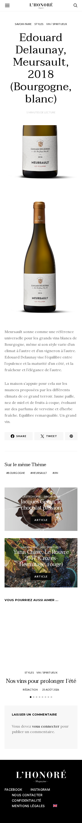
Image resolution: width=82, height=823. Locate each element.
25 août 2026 (50, 689)
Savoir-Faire (23, 23)
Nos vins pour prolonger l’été (41, 681)
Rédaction (30, 689)
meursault (39, 472)
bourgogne (16, 472)
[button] (30, 697)
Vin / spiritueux (56, 23)
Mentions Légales (28, 806)
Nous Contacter (27, 795)
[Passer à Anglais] (55, 805)
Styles (39, 23)
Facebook (13, 789)
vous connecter (45, 726)
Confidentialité (26, 800)
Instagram (40, 789)
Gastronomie (31, 496)
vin (56, 472)
